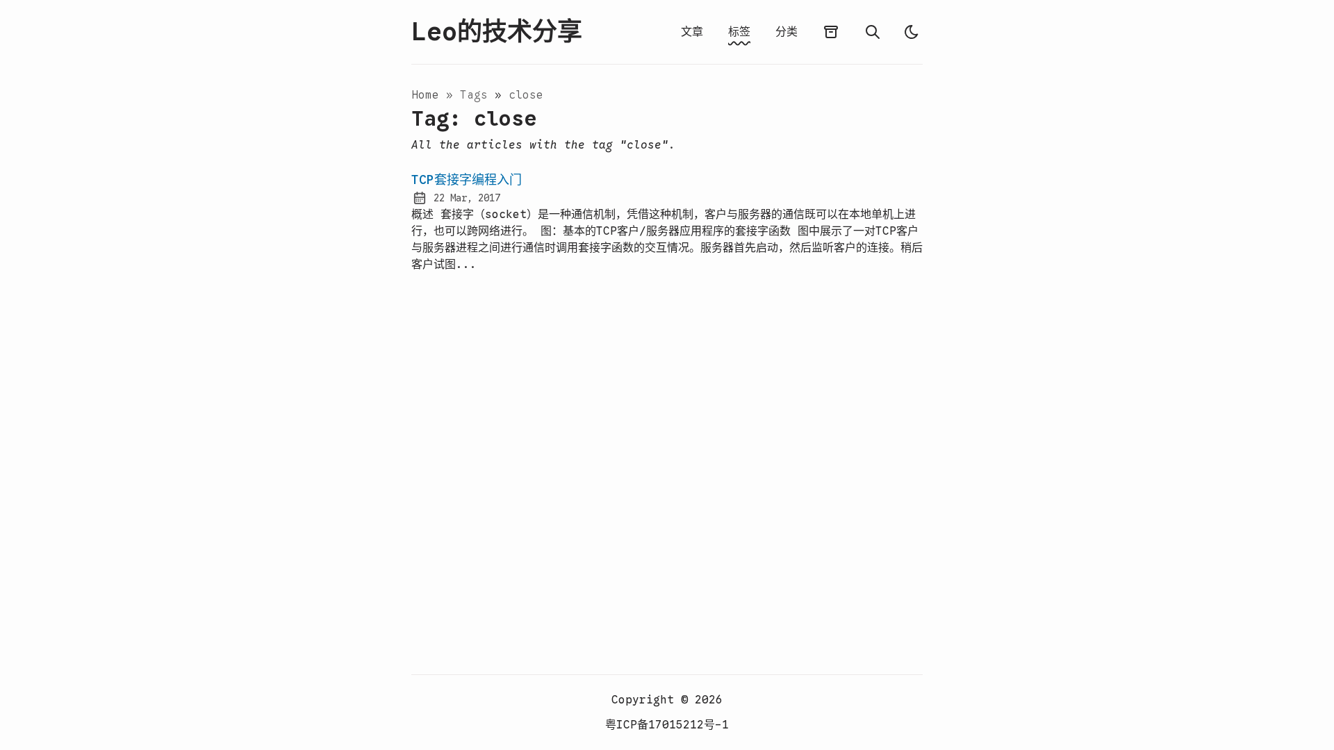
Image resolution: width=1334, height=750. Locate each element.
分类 (786, 32)
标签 (739, 32)
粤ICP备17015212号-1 (667, 725)
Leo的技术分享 (496, 32)
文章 (692, 32)
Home (425, 95)
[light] (911, 32)
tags (477, 95)
